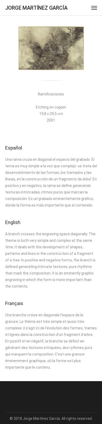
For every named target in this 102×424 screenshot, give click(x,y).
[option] (51, 48)
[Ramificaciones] (51, 48)
